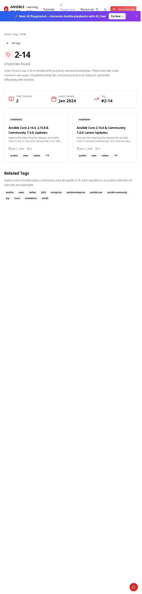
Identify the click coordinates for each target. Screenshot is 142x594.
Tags (15, 34)
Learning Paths (32, 9)
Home (7, 34)
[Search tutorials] (97, 9)
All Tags (16, 43)
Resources (87, 9)
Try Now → (117, 16)
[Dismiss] (136, 16)
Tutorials (48, 9)
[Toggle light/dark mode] (105, 9)
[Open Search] (134, 587)
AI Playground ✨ (67, 9)
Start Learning (126, 9)
